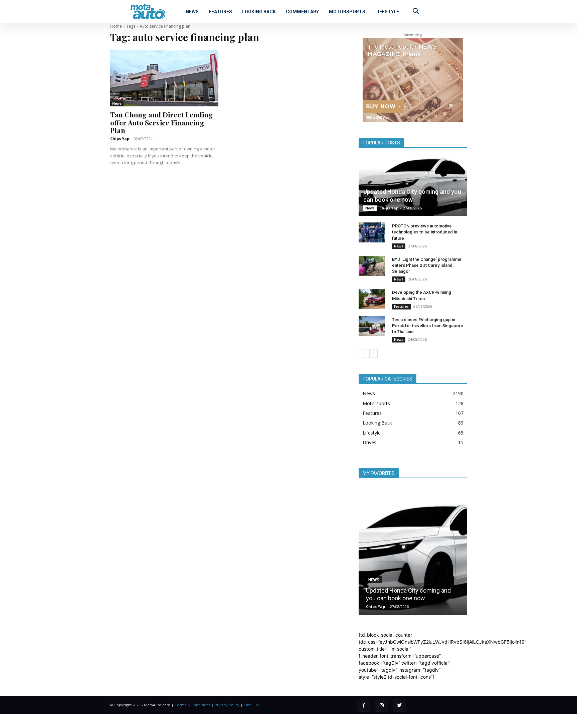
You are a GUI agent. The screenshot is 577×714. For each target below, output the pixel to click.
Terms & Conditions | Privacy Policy (207, 704)
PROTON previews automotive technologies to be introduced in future (424, 231)
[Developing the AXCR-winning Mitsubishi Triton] (372, 299)
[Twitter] (399, 705)
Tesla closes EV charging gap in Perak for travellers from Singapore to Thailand (427, 325)
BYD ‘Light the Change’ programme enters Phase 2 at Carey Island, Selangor (426, 265)
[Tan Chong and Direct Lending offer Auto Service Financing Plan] (164, 78)
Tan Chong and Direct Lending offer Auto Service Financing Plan (161, 122)
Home (116, 26)
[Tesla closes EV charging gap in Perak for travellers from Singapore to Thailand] (372, 326)
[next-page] (373, 353)
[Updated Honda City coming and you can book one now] (413, 186)
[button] (416, 11)
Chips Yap (119, 138)
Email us (251, 704)
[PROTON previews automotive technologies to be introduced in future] (372, 232)
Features (401, 306)
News (117, 103)
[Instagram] (381, 705)
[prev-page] (363, 353)
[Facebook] (363, 705)
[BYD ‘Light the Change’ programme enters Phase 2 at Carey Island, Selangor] (372, 266)
